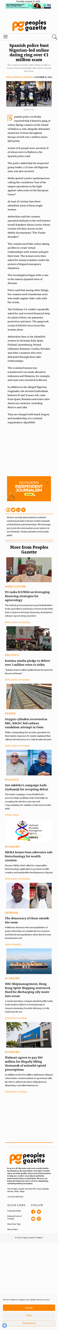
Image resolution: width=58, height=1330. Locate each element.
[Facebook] (8, 510)
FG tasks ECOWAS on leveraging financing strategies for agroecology (27, 596)
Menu (19, 37)
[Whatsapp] (18, 510)
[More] (23, 510)
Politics (12, 655)
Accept (29, 1307)
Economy (12, 846)
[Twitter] (13, 510)
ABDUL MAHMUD (13, 944)
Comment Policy (14, 1211)
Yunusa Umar (12, 815)
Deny (29, 1315)
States (10, 713)
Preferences (29, 1323)
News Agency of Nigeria (19, 77)
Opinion (11, 912)
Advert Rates (12, 1229)
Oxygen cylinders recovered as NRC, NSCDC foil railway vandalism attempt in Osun (26, 723)
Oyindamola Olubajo (16, 1018)
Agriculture (15, 586)
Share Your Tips (14, 1224)
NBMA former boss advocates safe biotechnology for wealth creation (29, 856)
